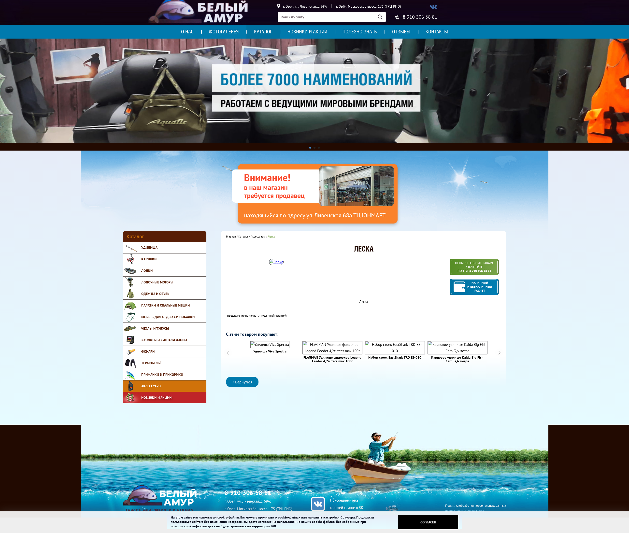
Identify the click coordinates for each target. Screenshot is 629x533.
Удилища (149, 247)
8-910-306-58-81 (248, 493)
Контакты (437, 32)
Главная (231, 236)
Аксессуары (151, 386)
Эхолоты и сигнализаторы (164, 340)
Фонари (148, 351)
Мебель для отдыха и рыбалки (168, 317)
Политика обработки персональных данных (475, 506)
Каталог (263, 32)
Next (499, 352)
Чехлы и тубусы (155, 328)
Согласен (428, 522)
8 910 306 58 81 (420, 17)
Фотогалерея (224, 32)
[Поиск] (382, 17)
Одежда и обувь (155, 294)
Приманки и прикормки (162, 374)
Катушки (149, 259)
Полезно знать (360, 32)
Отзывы (401, 32)
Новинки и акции (307, 32)
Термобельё (151, 363)
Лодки (147, 270)
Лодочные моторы (157, 282)
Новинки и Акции (156, 397)
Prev (228, 352)
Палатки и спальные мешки (165, 305)
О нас (187, 32)
